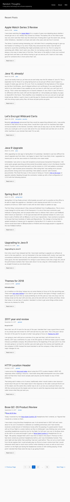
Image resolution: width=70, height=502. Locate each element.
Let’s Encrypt (15, 122)
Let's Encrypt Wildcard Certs (21, 116)
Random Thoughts (11, 4)
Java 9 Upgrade (14, 147)
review (16, 30)
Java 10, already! (14, 73)
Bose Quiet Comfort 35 (29, 417)
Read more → (10, 60)
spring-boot (18, 197)
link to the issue (55, 173)
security (25, 119)
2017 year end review (17, 319)
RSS (66, 5)
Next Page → (61, 467)
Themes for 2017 (53, 334)
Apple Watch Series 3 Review (21, 27)
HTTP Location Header (18, 365)
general (18, 283)
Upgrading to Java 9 (16, 242)
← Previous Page (10, 467)
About (60, 5)
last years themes (18, 293)
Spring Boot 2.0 (13, 194)
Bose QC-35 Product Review (21, 407)
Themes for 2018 (14, 280)
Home (53, 5)
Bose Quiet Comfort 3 (41, 433)
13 (47, 467)
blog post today (22, 371)
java (17, 76)
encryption (18, 119)
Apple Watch (25, 33)
